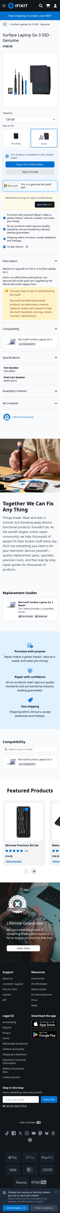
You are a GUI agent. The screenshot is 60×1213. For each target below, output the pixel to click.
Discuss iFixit (10, 989)
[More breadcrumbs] (5, 24)
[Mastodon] (40, 1133)
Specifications (11, 357)
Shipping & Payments (15, 1054)
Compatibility (11, 329)
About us (8, 978)
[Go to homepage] (19, 6)
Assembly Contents (15, 391)
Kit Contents (10, 403)
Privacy (6, 1032)
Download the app (43, 1016)
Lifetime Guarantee (13, 1049)
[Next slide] (34, 871)
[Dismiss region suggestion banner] (56, 1192)
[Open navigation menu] (4, 5)
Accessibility (9, 1022)
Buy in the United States (30, 164)
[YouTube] (34, 1133)
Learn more (23, 948)
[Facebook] (14, 1133)
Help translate (27, 1122)
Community (37, 978)
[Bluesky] (46, 1133)
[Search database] (40, 5)
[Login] (55, 5)
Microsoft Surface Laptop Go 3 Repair (35, 604)
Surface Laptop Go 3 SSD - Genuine (30, 24)
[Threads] (53, 1133)
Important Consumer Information (14, 1061)
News (34, 1005)
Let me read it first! (16, 1105)
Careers (7, 994)
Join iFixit (45, 204)
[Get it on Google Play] (44, 1035)
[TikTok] (7, 1133)
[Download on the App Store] (44, 1024)
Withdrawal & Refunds (15, 1043)
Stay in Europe (30, 171)
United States (13, 1207)
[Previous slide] (26, 871)
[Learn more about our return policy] (27, 246)
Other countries (43, 1207)
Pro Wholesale (39, 983)
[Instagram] (27, 1133)
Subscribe (49, 1099)
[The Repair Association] (30, 1140)
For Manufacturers (41, 994)
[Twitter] (20, 1133)
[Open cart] (48, 5)
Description (10, 261)
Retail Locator (38, 989)
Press (34, 1000)
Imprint (7, 1027)
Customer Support (13, 983)
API (4, 1000)
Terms (6, 1038)
